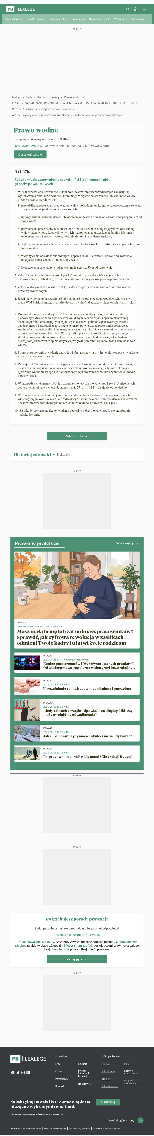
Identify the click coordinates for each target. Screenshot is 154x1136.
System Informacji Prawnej (83, 1073)
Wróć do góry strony (121, 1120)
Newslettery (61, 1078)
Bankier (105, 1078)
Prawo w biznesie (13, 18)
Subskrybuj (108, 1102)
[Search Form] (128, 9)
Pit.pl (127, 1063)
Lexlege (16, 97)
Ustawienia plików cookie (106, 1128)
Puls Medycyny (109, 1086)
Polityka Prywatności (79, 1128)
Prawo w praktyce (58, 18)
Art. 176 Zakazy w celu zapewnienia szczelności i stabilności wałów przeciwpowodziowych (67, 115)
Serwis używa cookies (55, 1128)
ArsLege (105, 1063)
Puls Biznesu (108, 1071)
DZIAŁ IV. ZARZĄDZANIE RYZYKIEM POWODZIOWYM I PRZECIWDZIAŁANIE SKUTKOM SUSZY (73, 103)
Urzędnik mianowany (130, 1082)
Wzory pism (120, 18)
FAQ (57, 1063)
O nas (58, 1071)
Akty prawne (137, 18)
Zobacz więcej (124, 543)
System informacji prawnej (42, 97)
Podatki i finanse (36, 18)
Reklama (82, 1063)
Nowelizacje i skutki (99, 18)
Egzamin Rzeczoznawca (131, 1072)
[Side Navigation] (144, 9)
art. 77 (76, 387)
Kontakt (59, 1086)
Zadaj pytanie (77, 959)
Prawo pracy (78, 18)
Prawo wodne (72, 97)
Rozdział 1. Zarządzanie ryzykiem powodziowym (41, 109)
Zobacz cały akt (77, 436)
